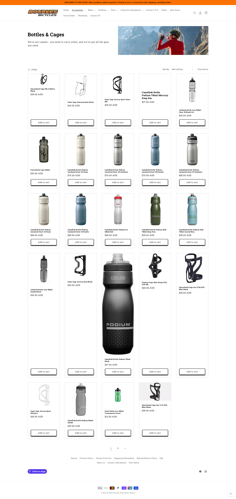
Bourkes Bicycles (113, 493)
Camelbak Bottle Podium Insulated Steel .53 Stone (40, 231)
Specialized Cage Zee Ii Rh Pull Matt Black (191, 288)
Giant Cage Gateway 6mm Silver (81, 102)
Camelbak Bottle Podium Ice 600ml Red (116, 231)
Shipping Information (124, 458)
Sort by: (166, 69)
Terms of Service (104, 458)
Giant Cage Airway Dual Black (80, 282)
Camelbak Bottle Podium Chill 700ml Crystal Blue (191, 231)
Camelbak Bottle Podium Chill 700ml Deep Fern (154, 231)
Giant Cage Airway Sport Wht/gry (40, 412)
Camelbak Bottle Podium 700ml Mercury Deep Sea (155, 95)
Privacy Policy (86, 458)
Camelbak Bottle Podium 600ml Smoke (80, 421)
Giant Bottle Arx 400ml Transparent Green (114, 412)
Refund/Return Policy (147, 458)
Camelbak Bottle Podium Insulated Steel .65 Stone (78, 171)
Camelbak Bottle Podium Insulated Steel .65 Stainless (116, 171)
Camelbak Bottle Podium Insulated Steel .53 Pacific (78, 231)
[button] (78, 10)
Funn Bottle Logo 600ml (40, 170)
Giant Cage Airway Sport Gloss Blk (117, 100)
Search (74, 458)
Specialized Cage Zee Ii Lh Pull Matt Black (154, 406)
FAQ (161, 458)
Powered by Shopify (127, 493)
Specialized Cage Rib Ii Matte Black (42, 90)
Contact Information (117, 463)
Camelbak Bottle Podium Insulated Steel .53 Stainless (190, 171)
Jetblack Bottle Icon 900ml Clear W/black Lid (190, 111)
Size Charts (134, 463)
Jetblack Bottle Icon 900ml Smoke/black (41, 291)
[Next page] (125, 448)
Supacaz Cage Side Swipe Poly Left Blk (154, 283)
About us (101, 463)
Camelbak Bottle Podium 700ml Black (117, 360)
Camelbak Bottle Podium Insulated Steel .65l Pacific (153, 171)
